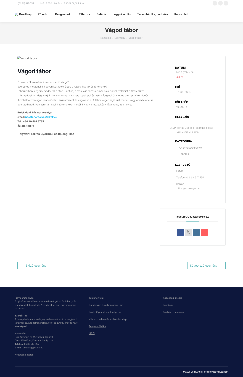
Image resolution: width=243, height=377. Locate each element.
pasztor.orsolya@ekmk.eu (41, 116)
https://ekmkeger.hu (188, 188)
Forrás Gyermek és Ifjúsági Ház (105, 312)
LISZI (92, 333)
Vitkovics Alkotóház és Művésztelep (107, 319)
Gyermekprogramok (190, 147)
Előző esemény (36, 265)
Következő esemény (203, 265)
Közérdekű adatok (24, 354)
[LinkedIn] (196, 232)
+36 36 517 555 (194, 177)
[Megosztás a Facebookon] (180, 232)
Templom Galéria (97, 326)
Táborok (184, 153)
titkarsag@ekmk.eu (33, 347)
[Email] (204, 232)
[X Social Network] (188, 232)
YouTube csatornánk (173, 312)
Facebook (168, 305)
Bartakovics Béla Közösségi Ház (106, 305)
